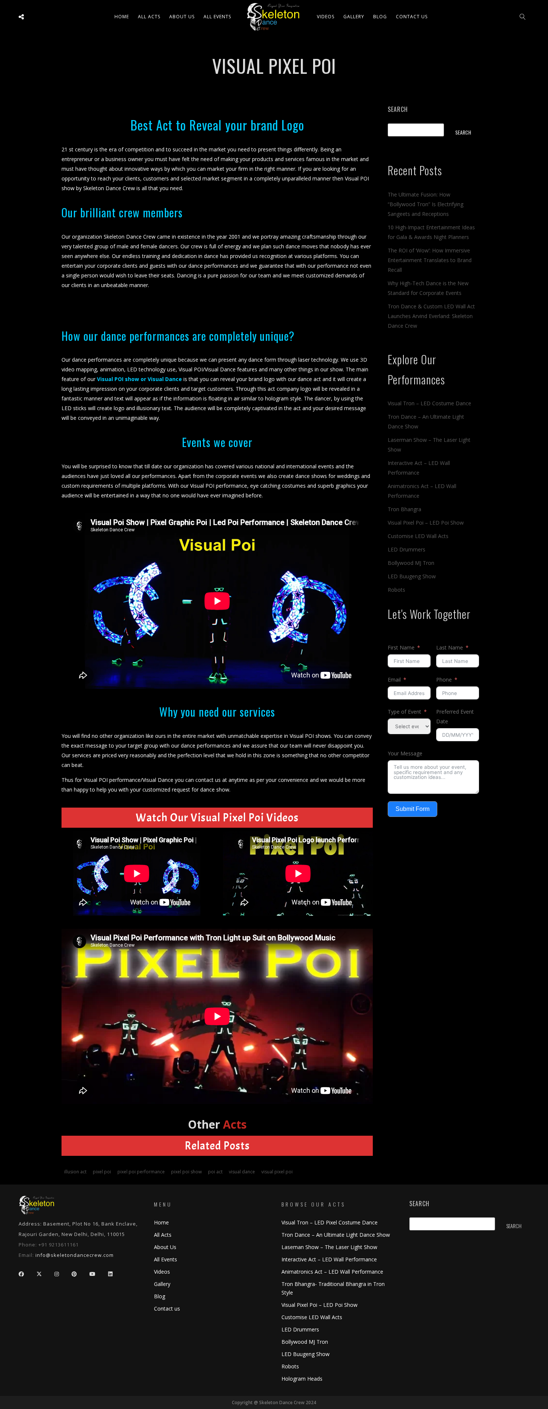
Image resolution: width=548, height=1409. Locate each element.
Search (398, 109)
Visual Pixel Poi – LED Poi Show (426, 522)
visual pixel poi (277, 1172)
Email (394, 679)
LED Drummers (406, 549)
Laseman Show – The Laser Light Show (329, 1247)
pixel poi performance (141, 1172)
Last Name (449, 647)
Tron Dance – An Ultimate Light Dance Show (335, 1234)
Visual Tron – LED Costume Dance (429, 403)
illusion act (75, 1172)
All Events (217, 16)
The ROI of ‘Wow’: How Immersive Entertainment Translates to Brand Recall (430, 260)
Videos (325, 16)
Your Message (405, 753)
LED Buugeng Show (412, 576)
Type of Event (404, 711)
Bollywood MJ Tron (411, 562)
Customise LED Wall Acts (418, 536)
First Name (401, 647)
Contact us (412, 16)
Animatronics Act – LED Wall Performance (332, 1271)
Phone (444, 679)
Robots (396, 589)
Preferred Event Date (455, 716)
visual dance (242, 1172)
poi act (215, 1172)
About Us (182, 16)
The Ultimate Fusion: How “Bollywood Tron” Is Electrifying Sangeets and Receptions (425, 204)
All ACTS (149, 16)
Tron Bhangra (404, 509)
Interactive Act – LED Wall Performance (329, 1259)
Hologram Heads (301, 1378)
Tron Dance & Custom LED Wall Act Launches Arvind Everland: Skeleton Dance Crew (431, 316)
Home (121, 16)
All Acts (162, 1234)
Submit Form (412, 809)
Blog (380, 16)
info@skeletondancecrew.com (74, 1255)
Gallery (353, 16)
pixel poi (102, 1172)
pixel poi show (186, 1172)
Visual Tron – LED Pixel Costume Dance (329, 1222)
